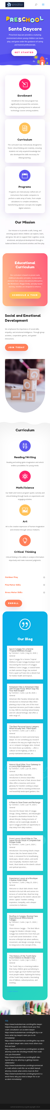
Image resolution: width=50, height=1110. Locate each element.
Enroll (13, 603)
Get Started (24, 52)
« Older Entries (12, 991)
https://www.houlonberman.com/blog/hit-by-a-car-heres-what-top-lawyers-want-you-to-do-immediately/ (24, 1035)
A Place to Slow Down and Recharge (24, 802)
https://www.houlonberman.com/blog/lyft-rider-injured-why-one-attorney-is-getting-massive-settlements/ (23, 1060)
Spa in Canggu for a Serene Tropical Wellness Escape (21, 650)
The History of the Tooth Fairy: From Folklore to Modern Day (22, 957)
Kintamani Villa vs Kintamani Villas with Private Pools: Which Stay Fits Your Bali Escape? (24, 689)
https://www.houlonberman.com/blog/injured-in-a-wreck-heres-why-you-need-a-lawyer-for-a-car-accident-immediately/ (24, 1076)
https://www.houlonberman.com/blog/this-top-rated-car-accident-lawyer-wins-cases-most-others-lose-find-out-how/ (25, 1043)
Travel (11, 925)
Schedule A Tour (25, 295)
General (12, 656)
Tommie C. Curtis (18, 653)
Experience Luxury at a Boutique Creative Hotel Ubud (23, 879)
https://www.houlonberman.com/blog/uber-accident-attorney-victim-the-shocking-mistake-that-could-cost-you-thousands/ (25, 1052)
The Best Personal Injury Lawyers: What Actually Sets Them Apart (24, 727)
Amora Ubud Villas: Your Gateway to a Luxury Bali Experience (25, 765)
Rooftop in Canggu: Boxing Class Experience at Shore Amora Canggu (23, 918)
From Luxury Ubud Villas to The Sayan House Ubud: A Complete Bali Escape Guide (24, 840)
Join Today (16, 347)
